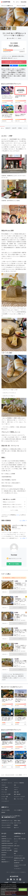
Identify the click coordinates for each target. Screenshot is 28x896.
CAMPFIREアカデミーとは (6, 820)
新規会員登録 (23, 2)
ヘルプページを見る (14, 510)
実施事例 (16, 825)
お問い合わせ (16, 845)
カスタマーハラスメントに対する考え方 (20, 865)
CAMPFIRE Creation (5, 841)
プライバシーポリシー (18, 855)
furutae (10, 38)
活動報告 (8, 128)
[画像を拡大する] (12, 588)
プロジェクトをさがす (21, 5)
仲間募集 (20, 128)
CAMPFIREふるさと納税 (6, 850)
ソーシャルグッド (5, 801)
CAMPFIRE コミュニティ (6, 838)
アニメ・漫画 (4, 789)
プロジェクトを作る (5, 810)
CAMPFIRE (3, 836)
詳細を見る (4, 591)
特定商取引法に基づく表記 (19, 858)
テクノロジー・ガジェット (6, 782)
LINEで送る (23, 65)
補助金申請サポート (5, 861)
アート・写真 (4, 798)
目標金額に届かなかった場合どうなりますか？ (12, 504)
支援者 (14, 128)
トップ (2, 774)
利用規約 (16, 851)
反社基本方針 (16, 862)
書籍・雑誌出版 (17, 794)
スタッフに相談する (18, 810)
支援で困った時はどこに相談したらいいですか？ (12, 506)
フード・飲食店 (17, 38)
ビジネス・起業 (4, 796)
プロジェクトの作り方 (5, 825)
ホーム (2, 128)
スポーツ (16, 789)
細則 (15, 853)
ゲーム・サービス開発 (5, 794)
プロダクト (3, 785)
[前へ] (2, 17)
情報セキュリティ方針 (18, 860)
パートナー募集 (22, 882)
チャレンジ (16, 787)
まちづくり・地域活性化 (19, 782)
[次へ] (26, 17)
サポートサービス (17, 822)
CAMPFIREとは (17, 836)
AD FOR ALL (4, 852)
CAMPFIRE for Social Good (7, 843)
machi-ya (3, 859)
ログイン (17, 2)
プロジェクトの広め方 (5, 827)
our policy (14, 894)
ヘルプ (15, 843)
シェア (14, 65)
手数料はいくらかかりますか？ (9, 502)
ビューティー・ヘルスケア (19, 796)
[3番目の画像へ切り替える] (14, 28)
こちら (17, 515)
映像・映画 (16, 792)
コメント (25, 128)
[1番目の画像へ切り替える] (3, 28)
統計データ (16, 827)
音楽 (15, 785)
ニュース (16, 841)
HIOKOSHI (3, 854)
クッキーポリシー (17, 868)
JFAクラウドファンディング (7, 857)
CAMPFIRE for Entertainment (7, 845)
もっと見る (22, 520)
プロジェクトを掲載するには (7, 5)
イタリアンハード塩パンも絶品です (19, 526)
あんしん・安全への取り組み (20, 838)
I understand (22, 889)
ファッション (4, 792)
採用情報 (14, 882)
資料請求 (3, 812)
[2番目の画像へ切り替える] (8, 28)
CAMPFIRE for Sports (5, 847)
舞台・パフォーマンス (18, 798)
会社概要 (6, 882)
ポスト (6, 65)
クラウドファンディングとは (7, 822)
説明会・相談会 (17, 820)
